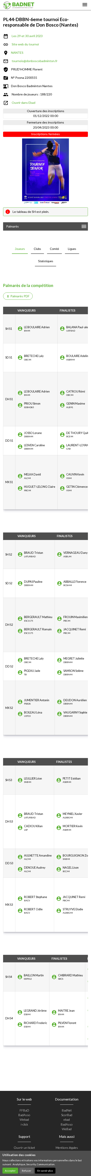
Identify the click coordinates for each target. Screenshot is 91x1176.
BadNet (67, 1110)
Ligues (72, 249)
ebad (67, 1119)
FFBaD (24, 1110)
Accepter (10, 1170)
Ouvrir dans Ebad (23, 102)
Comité (54, 249)
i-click (24, 1124)
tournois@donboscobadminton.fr (34, 61)
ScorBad (66, 1115)
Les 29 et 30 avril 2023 (27, 36)
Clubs (37, 249)
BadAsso (24, 1115)
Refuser (26, 1170)
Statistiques (45, 261)
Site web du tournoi (25, 44)
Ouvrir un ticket (24, 1147)
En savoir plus (45, 1170)
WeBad (67, 1129)
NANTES (17, 52)
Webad (24, 1119)
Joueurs (20, 249)
